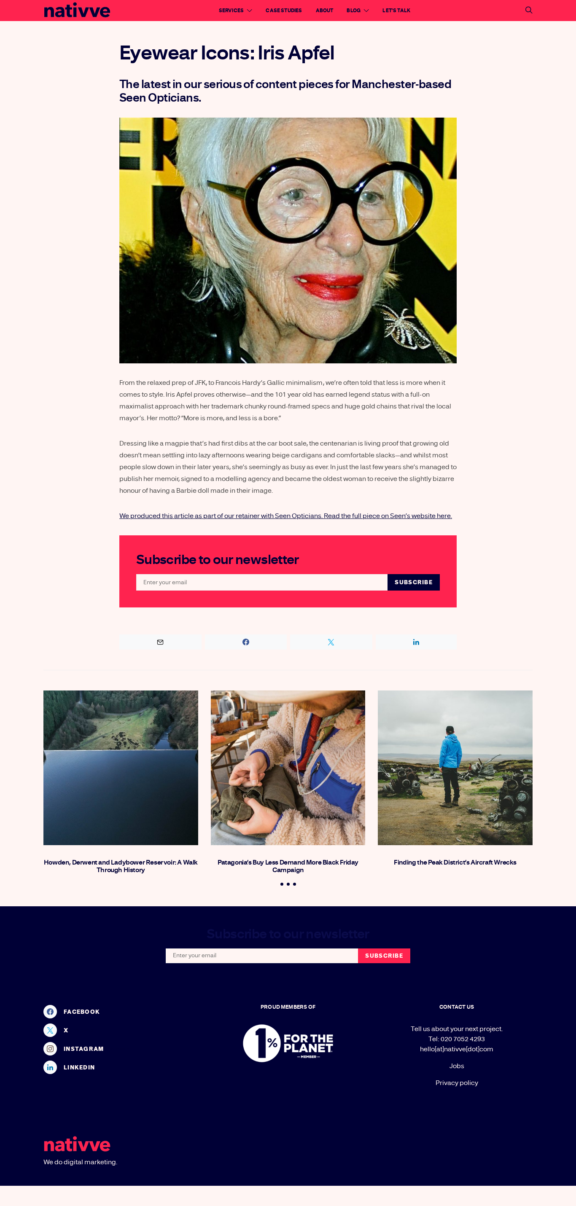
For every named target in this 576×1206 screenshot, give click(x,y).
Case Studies (284, 10)
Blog (354, 10)
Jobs (456, 1066)
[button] (282, 884)
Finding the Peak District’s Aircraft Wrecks (455, 862)
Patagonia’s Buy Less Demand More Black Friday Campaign (288, 866)
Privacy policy (457, 1083)
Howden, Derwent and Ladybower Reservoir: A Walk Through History (121, 866)
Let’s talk (396, 10)
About (325, 10)
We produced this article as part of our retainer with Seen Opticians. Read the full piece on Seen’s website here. (285, 516)
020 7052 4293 (463, 1039)
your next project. (476, 1029)
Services (231, 10)
